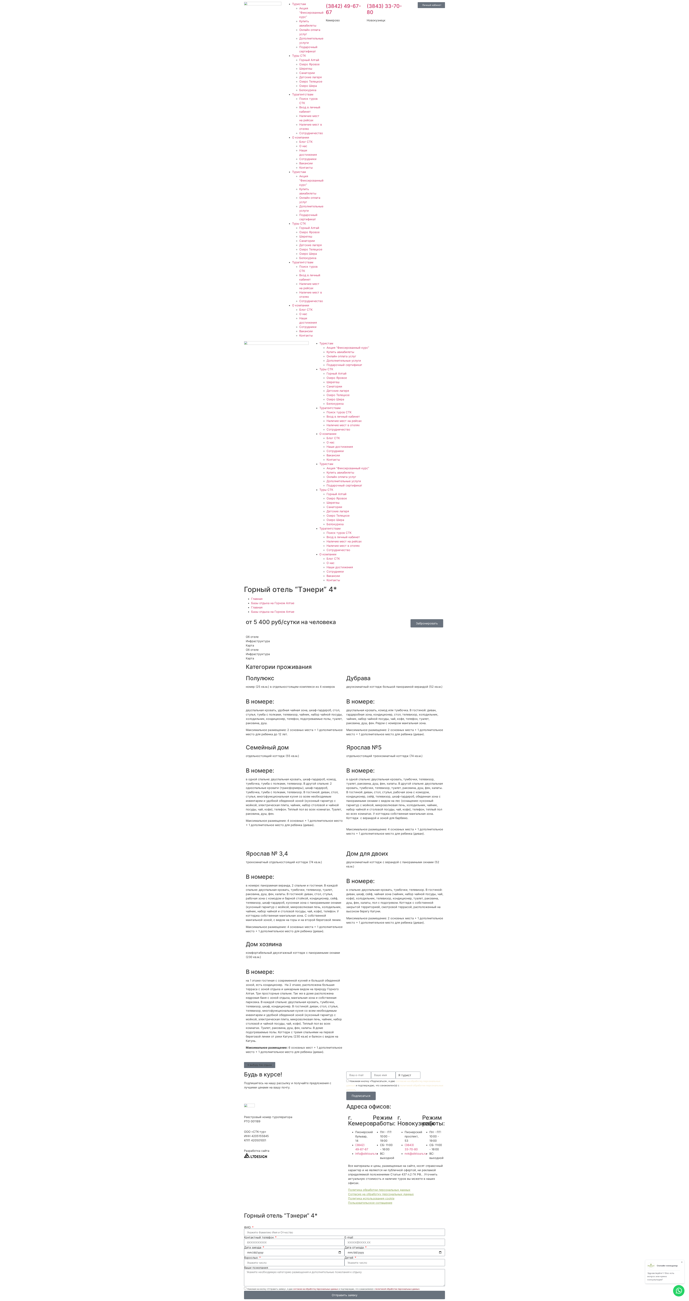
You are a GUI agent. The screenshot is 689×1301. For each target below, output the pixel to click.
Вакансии (306, 163)
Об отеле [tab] (252, 637)
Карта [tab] (250, 645)
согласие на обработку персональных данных (315, 1289)
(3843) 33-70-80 (384, 9)
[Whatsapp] (384, 345)
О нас (303, 146)
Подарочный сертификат (344, 365)
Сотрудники (308, 159)
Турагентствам (302, 94)
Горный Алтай (309, 60)
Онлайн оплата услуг (341, 356)
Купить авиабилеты (340, 352)
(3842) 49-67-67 (343, 9)
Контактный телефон (259, 1237)
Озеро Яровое (309, 64)
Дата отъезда (354, 1247)
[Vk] (404, 345)
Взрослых (251, 1257)
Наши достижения (340, 446)
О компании (300, 137)
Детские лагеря (310, 77)
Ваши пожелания (256, 1267)
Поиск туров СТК (339, 412)
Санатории (307, 73)
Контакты (306, 167)
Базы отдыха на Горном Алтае (272, 603)
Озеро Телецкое (310, 81)
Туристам (299, 4)
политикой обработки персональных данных (397, 1289)
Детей (349, 1257)
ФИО (248, 1227)
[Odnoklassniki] (414, 345)
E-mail (348, 1237)
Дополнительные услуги (344, 360)
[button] (259, 1065)
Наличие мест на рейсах (344, 421)
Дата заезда (253, 1247)
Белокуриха (307, 90)
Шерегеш (305, 68)
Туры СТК (299, 55)
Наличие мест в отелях (343, 425)
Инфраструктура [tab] (258, 641)
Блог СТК (306, 141)
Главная (257, 599)
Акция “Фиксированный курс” (311, 12)
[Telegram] (394, 345)
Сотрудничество (311, 133)
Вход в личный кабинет (343, 416)
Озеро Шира (308, 86)
